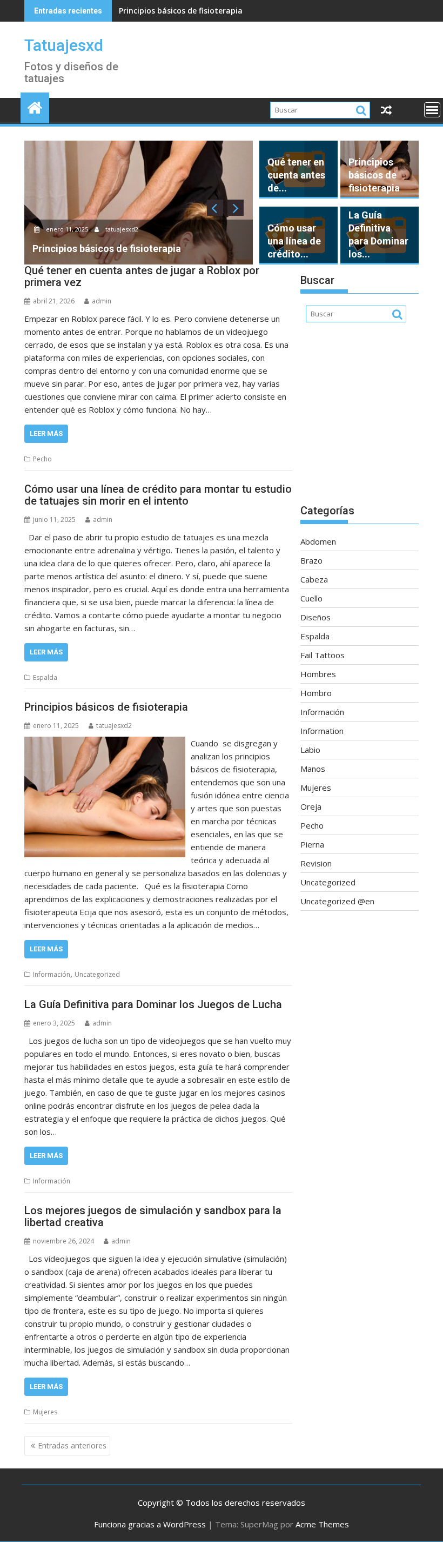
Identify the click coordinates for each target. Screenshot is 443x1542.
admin (101, 301)
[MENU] (432, 109)
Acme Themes (322, 1524)
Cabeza (314, 579)
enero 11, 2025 (67, 229)
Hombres (318, 674)
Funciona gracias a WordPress (150, 1524)
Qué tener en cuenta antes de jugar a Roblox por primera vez (141, 276)
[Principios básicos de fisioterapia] (104, 743)
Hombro (316, 692)
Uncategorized (97, 974)
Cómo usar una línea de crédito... (294, 241)
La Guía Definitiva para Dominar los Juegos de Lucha (153, 1004)
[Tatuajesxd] (35, 106)
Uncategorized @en (337, 901)
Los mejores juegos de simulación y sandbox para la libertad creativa (152, 1216)
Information (322, 730)
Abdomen (318, 541)
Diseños (315, 617)
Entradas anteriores (72, 1445)
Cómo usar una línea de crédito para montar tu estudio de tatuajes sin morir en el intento (158, 494)
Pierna (312, 844)
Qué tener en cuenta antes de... (296, 175)
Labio (310, 749)
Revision (316, 863)
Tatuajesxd (63, 45)
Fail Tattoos (322, 655)
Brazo (311, 560)
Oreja (310, 806)
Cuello (311, 598)
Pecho (42, 459)
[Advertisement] (359, 419)
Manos (312, 768)
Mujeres (45, 1412)
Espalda (45, 677)
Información (51, 974)
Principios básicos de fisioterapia (181, 10)
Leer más (46, 433)
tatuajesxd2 (121, 229)
